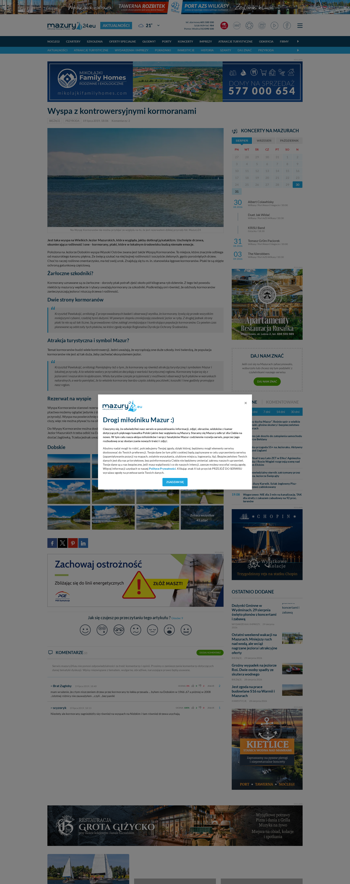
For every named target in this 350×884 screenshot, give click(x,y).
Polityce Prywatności (162, 468)
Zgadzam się (175, 482)
